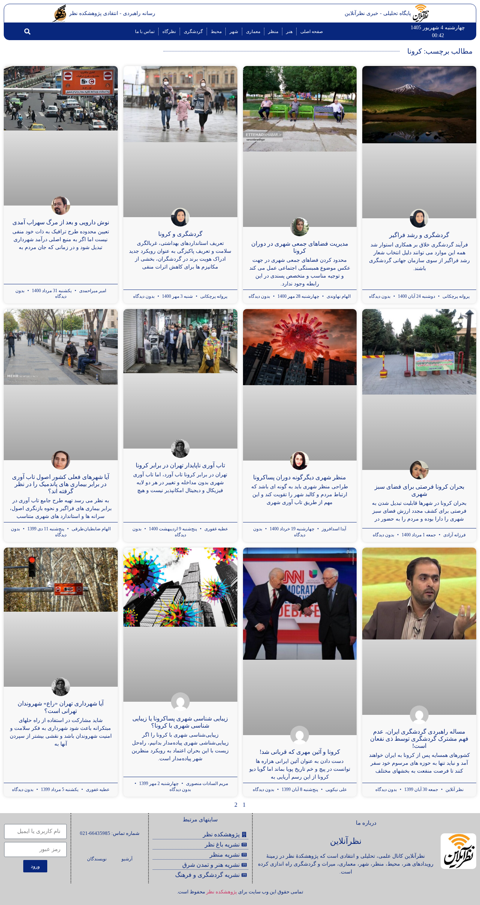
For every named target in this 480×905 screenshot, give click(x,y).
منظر (273, 31)
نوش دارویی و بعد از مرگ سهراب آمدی (60, 222)
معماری (253, 31)
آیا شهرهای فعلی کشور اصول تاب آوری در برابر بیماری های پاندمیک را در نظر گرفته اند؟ (60, 484)
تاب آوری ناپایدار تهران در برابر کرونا (180, 465)
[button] (27, 31)
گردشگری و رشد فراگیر (419, 235)
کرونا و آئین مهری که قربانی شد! (300, 752)
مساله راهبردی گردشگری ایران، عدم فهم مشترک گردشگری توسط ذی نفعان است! (419, 738)
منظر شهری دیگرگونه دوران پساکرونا (299, 477)
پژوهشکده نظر (221, 891)
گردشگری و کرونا (180, 234)
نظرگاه (169, 31)
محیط (216, 31)
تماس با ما (144, 31)
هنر (289, 31)
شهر (234, 31)
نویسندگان (96, 858)
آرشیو (127, 858)
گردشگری (193, 31)
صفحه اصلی (311, 31)
